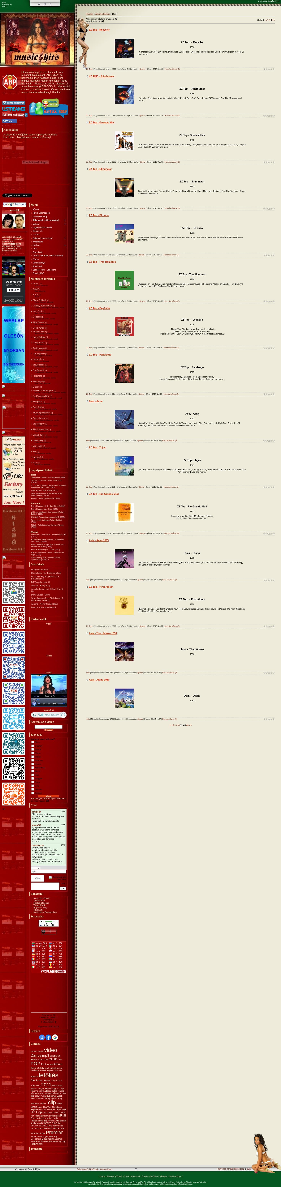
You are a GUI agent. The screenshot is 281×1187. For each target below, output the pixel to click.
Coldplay (37, 317)
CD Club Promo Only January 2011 (45, 517)
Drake (50, 1064)
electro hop (58, 1126)
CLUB (53, 1059)
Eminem (45, 1116)
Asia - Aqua (95, 401)
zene (59, 1103)
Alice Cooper (39, 322)
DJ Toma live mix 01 (40, 582)
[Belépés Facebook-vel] (48, 1037)
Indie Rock (36, 1141)
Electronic (37, 1080)
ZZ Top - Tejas (97, 447)
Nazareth (37, 359)
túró (64, 1093)
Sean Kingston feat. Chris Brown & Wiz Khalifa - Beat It (47, 599)
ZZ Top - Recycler (99, 29)
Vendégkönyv (175, 1176)
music (41, 1051)
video (50, 1050)
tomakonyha (51, 1093)
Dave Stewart (39, 418)
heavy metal (40, 1096)
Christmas (57, 1107)
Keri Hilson (36, 1116)
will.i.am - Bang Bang (40, 585)
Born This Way (45, 1107)
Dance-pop (46, 1125)
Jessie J (43, 1103)
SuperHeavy (39, 424)
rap (48, 1095)
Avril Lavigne (39, 348)
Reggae (38, 778)
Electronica (36, 1139)
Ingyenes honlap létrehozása (231, 1169)
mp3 (45, 1055)
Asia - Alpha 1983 (99, 679)
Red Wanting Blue (41, 396)
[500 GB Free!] (13, 504)
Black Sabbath (39, 300)
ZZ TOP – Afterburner (101, 76)
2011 (46, 1084)
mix (46, 1059)
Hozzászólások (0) (172, 69)
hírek (47, 1068)
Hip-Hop (39, 760)
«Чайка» (35, 1070)
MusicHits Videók (41, 898)
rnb (32, 1096)
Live (60, 1059)
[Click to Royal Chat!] (49, 118)
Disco (37, 753)
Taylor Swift (61, 1109)
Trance (38, 793)
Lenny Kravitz (39, 342)
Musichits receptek (40, 569)
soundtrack (54, 1116)
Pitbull (38, 1133)
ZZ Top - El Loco (99, 215)
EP (37, 1103)
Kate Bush (37, 311)
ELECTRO (36, 1085)
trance (41, 1059)
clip (52, 1102)
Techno (38, 789)
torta (59, 1093)
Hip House (49, 1121)
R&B (63, 1115)
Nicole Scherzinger (39, 1136)
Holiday (44, 1141)
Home (102, 1176)
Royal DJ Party (40, 907)
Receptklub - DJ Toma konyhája (46, 573)
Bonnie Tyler (38, 435)
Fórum (164, 1176)
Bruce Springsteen (41, 413)
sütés (54, 1091)
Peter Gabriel (39, 337)
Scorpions (37, 401)
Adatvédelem (106, 1169)
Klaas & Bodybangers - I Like (42, 550)
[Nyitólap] (39, 4)
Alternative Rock (51, 1128)
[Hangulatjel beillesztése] (65, 868)
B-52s (35, 294)
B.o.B (40, 1109)
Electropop (47, 1139)
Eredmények (36, 798)
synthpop (35, 1128)
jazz (42, 1128)
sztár (52, 1068)
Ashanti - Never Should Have (42, 498)
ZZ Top (36, 457)
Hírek (126, 1176)
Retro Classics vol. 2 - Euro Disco (44, 506)
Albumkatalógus (102, 14)
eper (42, 1093)
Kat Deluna (36, 1123)
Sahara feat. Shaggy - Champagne (45, 477)
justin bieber (49, 1109)
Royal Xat (37, 910)
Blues (37, 742)
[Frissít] (61, 868)
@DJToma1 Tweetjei (11, 198)
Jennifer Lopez (46, 1070)
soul (41, 1120)
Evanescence (39, 331)
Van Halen (37, 446)
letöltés (48, 1075)
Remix (34, 1059)
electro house (37, 1098)
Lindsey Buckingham (42, 306)
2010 (35, 462)
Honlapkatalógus (41, 903)
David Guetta (59, 1112)
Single (34, 1107)
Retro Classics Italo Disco (41, 509)
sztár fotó (58, 1070)
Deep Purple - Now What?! (42, 490)
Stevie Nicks (39, 365)
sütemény (35, 1093)
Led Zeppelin (39, 353)
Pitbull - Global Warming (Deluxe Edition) (47, 525)
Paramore (37, 376)
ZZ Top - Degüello (99, 308)
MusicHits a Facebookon (45, 912)
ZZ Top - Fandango (100, 354)
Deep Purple (38, 328)
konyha (42, 1091)
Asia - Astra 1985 (99, 540)
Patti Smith (38, 407)
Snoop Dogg (50, 1088)
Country (38, 746)
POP (35, 1063)
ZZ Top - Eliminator (100, 169)
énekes (34, 1051)
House (38, 764)
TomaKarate (39, 900)
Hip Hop (36, 1112)
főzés (48, 1091)
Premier (54, 1132)
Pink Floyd (38, 381)
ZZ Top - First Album (101, 586)
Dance (38, 749)
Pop (37, 775)
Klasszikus (40, 767)
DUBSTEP (46, 1123)
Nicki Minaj (47, 1112)
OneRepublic (39, 370)
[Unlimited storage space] (12, 432)
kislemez (35, 1125)
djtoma (142, 69)
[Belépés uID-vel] (42, 1037)
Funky (38, 757)
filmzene (34, 1076)
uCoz (249, 1169)
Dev (43, 1133)
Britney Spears (51, 1098)
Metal (37, 771)
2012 (34, 1144)
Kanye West (56, 1096)
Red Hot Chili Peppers (43, 390)
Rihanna (34, 1091)
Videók (119, 1176)
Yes (34, 451)
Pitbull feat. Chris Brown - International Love (48, 535)
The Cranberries (40, 429)
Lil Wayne (39, 1088)
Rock (37, 782)
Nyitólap (89, 14)
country (40, 1068)
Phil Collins (57, 1123)
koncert (59, 1068)
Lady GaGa (56, 1080)
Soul (37, 786)
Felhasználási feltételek (87, 1169)
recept (61, 1091)
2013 (40, 1144)
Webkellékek (39, 905)
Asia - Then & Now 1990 (103, 633)
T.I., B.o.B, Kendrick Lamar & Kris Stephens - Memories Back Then (48, 486)
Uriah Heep (38, 440)
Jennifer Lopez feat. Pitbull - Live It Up (46, 480)
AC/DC (36, 283)
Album (58, 1064)
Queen (36, 387)
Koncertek (135, 1176)
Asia (35, 289)
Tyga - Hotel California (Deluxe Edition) (46, 520)
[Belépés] (50, 4)
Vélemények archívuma (55, 798)
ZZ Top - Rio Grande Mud (104, 494)
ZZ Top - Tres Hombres (102, 261)
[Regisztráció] (44, 4)
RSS (277, 1)
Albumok (111, 1176)
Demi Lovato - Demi (40, 595)
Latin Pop (57, 1139)
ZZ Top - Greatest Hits (102, 122)
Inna (51, 1118)
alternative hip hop (57, 1141)
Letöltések (155, 1176)
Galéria (145, 1176)
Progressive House (40, 1118)
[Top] (136, 1169)
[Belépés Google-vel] (55, 1037)
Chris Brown (60, 1121)
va (59, 1056)
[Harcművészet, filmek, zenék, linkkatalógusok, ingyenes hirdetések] (14, 402)
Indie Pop (53, 1136)
